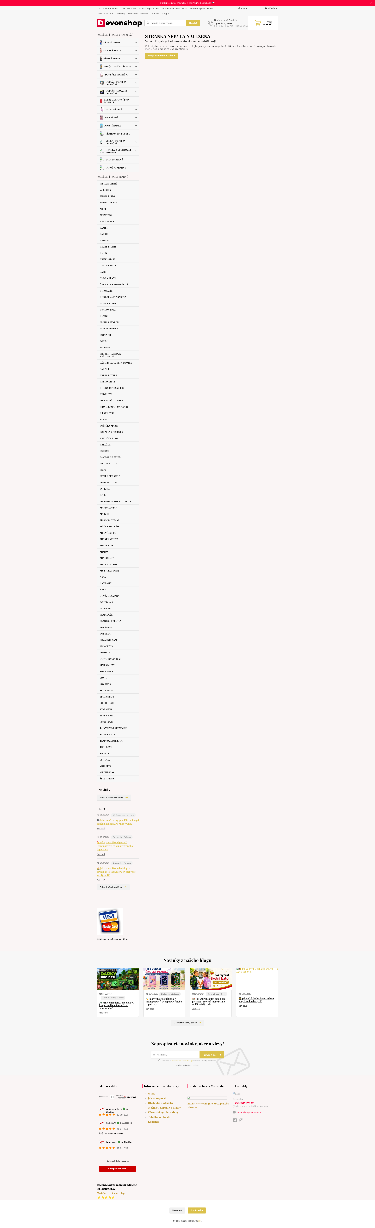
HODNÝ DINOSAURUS (112, 387)
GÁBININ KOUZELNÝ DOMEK (116, 362)
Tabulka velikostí (106, 13)
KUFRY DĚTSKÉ (113, 109)
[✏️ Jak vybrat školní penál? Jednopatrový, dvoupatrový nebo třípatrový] (164, 979)
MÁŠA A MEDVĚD (109, 526)
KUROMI (104, 450)
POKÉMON (106, 627)
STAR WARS (106, 709)
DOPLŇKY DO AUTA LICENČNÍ (116, 92)
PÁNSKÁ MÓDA (111, 58)
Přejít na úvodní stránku (161, 55)
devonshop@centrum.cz (249, 1112)
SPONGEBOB (107, 696)
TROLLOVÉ (106, 747)
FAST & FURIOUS (109, 328)
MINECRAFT (107, 558)
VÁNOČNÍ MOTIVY (116, 167)
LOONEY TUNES (108, 482)
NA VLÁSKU (106, 583)
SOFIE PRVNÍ (107, 671)
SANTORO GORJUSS (110, 658)
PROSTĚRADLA (112, 125)
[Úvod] (119, 23)
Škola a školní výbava (122, 837)
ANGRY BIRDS (107, 196)
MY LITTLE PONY (109, 570)
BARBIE (104, 234)
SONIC (103, 677)
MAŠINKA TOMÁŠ (109, 520)
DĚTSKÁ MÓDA (111, 42)
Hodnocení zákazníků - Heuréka (143, 13)
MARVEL (104, 513)
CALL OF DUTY (108, 265)
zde (199, 1220)
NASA (103, 576)
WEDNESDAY (107, 772)
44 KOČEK (105, 189)
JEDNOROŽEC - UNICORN (114, 406)
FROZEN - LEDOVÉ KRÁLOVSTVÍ (110, 355)
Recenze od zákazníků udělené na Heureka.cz (117, 1186)
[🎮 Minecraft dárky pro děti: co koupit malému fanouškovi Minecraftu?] (118, 979)
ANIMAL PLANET (109, 202)
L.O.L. (103, 495)
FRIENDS (105, 347)
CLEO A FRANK (108, 278)
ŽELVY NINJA (107, 778)
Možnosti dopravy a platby (174, 8)
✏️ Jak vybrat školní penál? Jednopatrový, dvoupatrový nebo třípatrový (115, 846)
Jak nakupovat (129, 8)
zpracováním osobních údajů (182, 1061)
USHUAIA (105, 759)
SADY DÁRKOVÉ (114, 159)
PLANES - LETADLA (110, 621)
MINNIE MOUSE (108, 564)
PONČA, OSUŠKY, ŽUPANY (118, 66)
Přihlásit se (209, 1055)
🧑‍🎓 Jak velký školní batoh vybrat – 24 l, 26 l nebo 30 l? (256, 1000)
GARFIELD (105, 369)
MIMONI (104, 551)
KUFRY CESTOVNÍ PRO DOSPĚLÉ (116, 101)
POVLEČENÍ (111, 117)
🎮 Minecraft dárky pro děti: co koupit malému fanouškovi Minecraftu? (118, 822)
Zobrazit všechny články (111, 887)
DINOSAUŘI (106, 290)
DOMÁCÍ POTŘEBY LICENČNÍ (116, 83)
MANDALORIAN (108, 507)
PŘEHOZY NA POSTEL (118, 133)
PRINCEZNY (106, 646)
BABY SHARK (107, 221)
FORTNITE (105, 334)
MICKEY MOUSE (109, 539)
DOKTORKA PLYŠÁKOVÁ (113, 297)
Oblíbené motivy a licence (123, 815)
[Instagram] (243, 1121)
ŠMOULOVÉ (106, 721)
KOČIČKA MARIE (109, 425)
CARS (103, 271)
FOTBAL (104, 341)
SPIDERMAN (107, 690)
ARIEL (103, 208)
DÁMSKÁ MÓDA (112, 50)
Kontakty (121, 13)
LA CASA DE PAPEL (110, 457)
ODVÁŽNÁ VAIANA (109, 595)
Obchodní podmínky (149, 8)
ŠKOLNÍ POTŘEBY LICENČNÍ (116, 142)
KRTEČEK (105, 444)
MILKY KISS (106, 545)
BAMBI (104, 227)
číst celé (101, 828)
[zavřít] (371, 3)
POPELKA (105, 633)
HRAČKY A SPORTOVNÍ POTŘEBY (118, 151)
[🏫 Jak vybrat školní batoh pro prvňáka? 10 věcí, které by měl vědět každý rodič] (211, 979)
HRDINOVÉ (106, 394)
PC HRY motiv (107, 602)
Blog (164, 13)
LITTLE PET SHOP (110, 476)
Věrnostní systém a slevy (201, 8)
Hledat (193, 23)
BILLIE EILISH (108, 246)
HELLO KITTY (107, 381)
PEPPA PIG (105, 608)
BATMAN (105, 240)
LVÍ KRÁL (105, 488)
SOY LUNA (105, 684)
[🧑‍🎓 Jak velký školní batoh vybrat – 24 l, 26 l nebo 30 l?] (257, 979)
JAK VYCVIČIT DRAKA (111, 400)
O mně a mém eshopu (108, 8)
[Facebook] (236, 1121)
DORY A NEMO (108, 303)
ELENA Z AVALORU (110, 322)
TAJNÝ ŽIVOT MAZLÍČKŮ (113, 728)
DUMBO (104, 315)
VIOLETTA (105, 765)
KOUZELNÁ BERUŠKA (111, 432)
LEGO (103, 469)
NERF (103, 589)
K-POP (103, 419)
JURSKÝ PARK (107, 413)
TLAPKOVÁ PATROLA (111, 740)
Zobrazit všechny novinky (111, 797)
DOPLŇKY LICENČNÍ (116, 74)
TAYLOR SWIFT (108, 734)
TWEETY (104, 753)
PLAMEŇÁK (106, 614)
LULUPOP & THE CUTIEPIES (115, 501)
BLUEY (103, 252)
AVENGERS (106, 215)
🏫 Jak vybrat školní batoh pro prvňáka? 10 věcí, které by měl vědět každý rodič (116, 872)
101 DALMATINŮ (108, 183)
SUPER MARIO (107, 715)
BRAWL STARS (107, 259)
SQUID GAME (107, 702)
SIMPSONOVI (107, 665)
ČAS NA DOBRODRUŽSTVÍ (114, 284)
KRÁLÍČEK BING (109, 438)
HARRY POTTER (108, 375)
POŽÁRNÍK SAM (108, 639)
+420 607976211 (223, 23)
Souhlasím (197, 1210)
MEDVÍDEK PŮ (108, 532)
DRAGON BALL (108, 309)
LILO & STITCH (108, 463)
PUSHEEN (105, 652)
